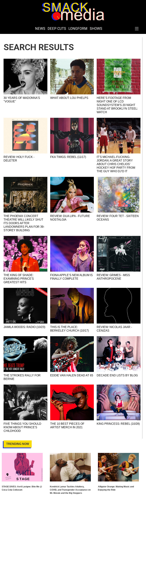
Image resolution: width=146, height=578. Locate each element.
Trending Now (17, 443)
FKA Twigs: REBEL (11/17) (68, 156)
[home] (73, 12)
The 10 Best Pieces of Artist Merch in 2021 (67, 425)
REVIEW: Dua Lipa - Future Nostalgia (70, 217)
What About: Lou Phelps (69, 97)
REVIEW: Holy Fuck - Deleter (19, 158)
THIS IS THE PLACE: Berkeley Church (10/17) (69, 328)
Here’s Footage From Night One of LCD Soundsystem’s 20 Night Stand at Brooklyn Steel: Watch (117, 105)
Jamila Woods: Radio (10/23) (24, 327)
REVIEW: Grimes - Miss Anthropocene (113, 277)
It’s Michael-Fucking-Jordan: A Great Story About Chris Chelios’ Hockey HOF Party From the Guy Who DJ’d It (116, 164)
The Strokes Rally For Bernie (22, 377)
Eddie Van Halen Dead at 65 (71, 375)
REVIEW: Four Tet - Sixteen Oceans (118, 217)
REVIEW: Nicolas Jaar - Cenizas (114, 328)
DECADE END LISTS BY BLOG (117, 375)
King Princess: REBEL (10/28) (118, 423)
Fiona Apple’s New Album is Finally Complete (71, 277)
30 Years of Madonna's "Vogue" (22, 99)
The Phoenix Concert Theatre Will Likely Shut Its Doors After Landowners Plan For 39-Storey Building (24, 223)
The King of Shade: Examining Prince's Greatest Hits (19, 279)
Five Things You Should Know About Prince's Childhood (22, 427)
